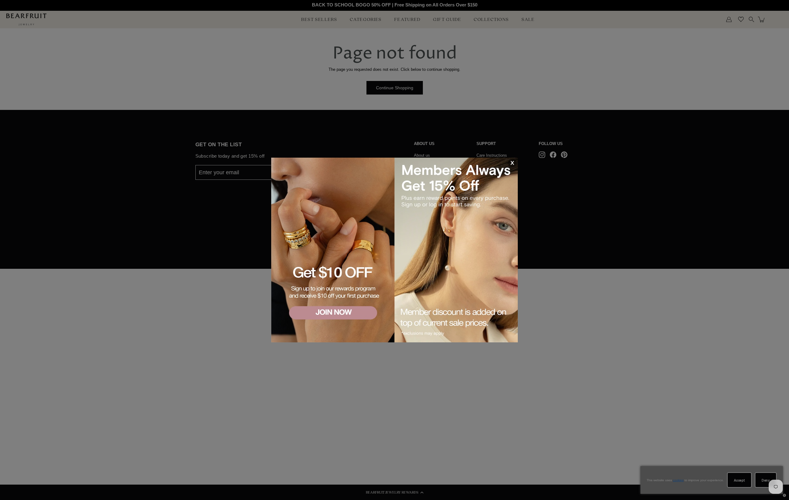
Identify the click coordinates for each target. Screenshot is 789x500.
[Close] (511, 163)
